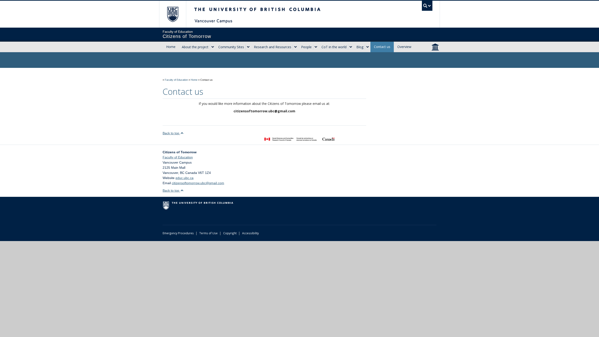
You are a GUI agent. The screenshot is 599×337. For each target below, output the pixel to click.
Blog (359, 47)
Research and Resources (272, 47)
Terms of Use (208, 233)
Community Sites (231, 47)
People (306, 47)
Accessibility (250, 233)
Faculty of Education (176, 79)
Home (170, 46)
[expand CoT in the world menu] (351, 47)
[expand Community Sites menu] (248, 47)
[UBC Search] (427, 6)
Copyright (230, 233)
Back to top (171, 133)
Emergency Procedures (178, 233)
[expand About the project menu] (212, 47)
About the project (195, 47)
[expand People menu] (316, 47)
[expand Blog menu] (367, 47)
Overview (404, 46)
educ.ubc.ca (184, 178)
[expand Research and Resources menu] (295, 47)
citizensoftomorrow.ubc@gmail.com (198, 183)
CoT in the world (334, 47)
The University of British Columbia (172, 14)
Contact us (382, 46)
